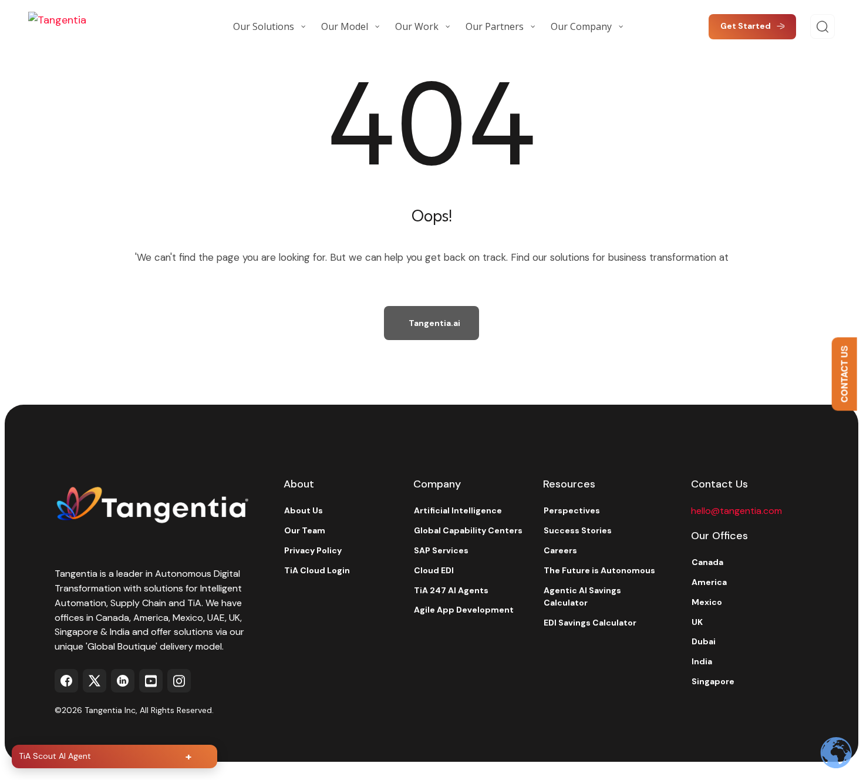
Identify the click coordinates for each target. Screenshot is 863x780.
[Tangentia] (87, 26)
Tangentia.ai (434, 323)
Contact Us (844, 374)
